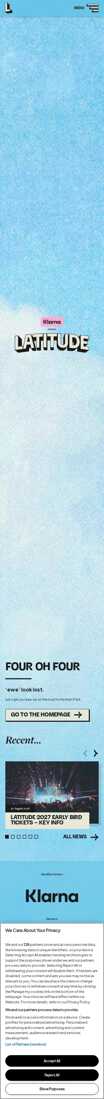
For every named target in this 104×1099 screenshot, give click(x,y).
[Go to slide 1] (7, 837)
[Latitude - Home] (9, 6)
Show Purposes (52, 1089)
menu (84, 11)
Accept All (52, 1061)
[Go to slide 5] (30, 837)
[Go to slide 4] (24, 837)
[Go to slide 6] (36, 837)
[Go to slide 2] (13, 837)
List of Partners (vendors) (25, 1044)
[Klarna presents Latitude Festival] (52, 335)
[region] (52, 1011)
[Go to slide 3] (19, 837)
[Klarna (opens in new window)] (52, 895)
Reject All (52, 1075)
